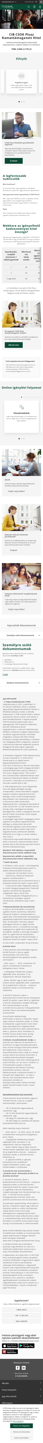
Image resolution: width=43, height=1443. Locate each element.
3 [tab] (23, 101)
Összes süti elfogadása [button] (21, 1426)
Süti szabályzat (18, 1421)
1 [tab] (19, 101)
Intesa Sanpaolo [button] (9, 1390)
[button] (29, 7)
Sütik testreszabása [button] (21, 1438)
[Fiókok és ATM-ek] (37, 2)
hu (41, 2)
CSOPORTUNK (29, 2)
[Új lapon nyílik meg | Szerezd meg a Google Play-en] (26, 1345)
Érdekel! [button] (13, 550)
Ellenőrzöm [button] (13, 345)
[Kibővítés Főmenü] (34, 7)
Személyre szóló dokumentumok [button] (20, 635)
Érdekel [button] (13, 161)
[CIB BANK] (8, 7)
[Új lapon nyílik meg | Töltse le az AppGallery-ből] (10, 1351)
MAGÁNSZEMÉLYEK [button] (8, 2)
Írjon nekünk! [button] (21, 1321)
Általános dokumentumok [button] (18, 683)
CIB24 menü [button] (21, 1310)
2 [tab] (21, 101)
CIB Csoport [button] (7, 1403)
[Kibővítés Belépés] (40, 7)
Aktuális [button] (5, 1383)
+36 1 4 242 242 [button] (21, 1315)
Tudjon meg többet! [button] (16, 491)
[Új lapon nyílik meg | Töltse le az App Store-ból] (10, 1345)
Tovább (5, 674)
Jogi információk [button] (9, 1396)
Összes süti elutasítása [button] (21, 1432)
